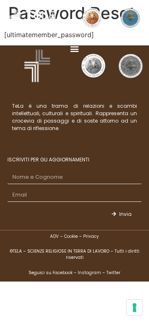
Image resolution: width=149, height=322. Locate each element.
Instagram (89, 273)
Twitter (113, 273)
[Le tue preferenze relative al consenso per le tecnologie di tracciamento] (134, 307)
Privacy (91, 236)
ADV (54, 236)
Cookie (71, 236)
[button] (75, 49)
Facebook (63, 273)
